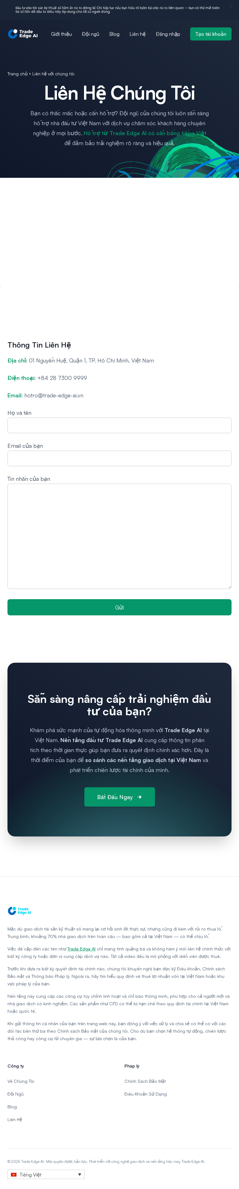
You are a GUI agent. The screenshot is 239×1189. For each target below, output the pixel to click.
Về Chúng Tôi (20, 1081)
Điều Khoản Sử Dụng (145, 1094)
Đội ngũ (90, 34)
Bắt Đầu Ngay (115, 796)
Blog (114, 34)
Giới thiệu (61, 34)
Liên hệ (137, 34)
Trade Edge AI (82, 948)
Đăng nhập (168, 34)
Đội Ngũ (15, 1094)
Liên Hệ (14, 1119)
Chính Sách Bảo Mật (145, 1081)
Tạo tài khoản (210, 34)
